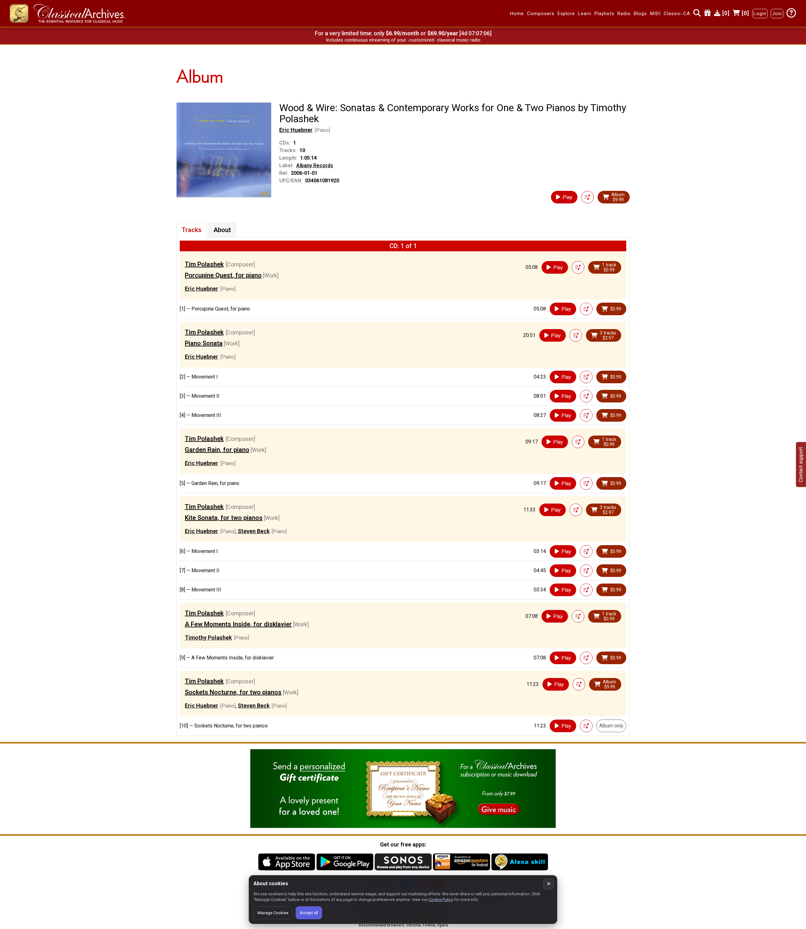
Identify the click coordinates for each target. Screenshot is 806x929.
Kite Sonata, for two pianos (224, 517)
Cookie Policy (441, 899)
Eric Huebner (296, 130)
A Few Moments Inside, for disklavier (238, 624)
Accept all (309, 912)
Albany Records (314, 165)
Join (777, 13)
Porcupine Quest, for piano (223, 275)
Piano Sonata (204, 343)
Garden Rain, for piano (217, 449)
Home (517, 13)
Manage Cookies (273, 912)
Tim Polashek (204, 264)
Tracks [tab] (192, 230)
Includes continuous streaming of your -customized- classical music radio (403, 40)
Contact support (801, 464)
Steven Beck (254, 531)
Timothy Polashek (208, 637)
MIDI (655, 13)
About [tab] (222, 230)
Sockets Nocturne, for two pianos (233, 692)
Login (759, 13)
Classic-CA (677, 13)
